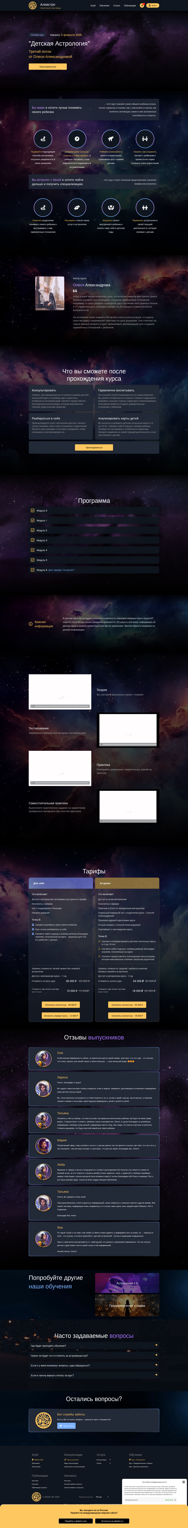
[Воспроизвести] (32, 706)
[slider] (62, 706)
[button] (184, 1482)
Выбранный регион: (86, 1497)
